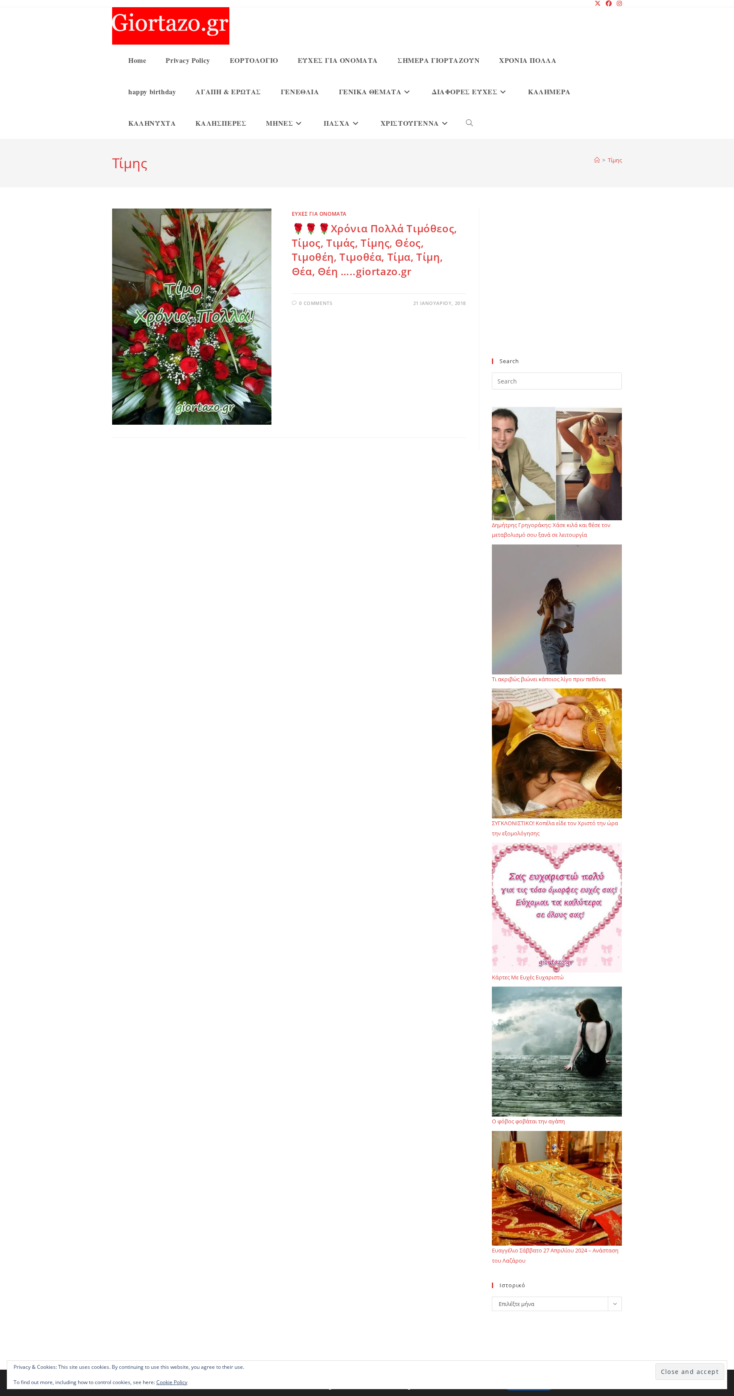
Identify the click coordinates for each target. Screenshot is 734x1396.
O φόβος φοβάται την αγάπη (528, 1121)
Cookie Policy (171, 1382)
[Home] (597, 160)
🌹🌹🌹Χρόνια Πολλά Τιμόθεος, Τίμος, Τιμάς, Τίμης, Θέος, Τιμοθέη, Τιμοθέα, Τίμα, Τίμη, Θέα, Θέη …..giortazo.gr (374, 249)
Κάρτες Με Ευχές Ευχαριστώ (528, 977)
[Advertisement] (557, 288)
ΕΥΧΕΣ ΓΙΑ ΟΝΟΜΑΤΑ (319, 213)
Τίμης (615, 160)
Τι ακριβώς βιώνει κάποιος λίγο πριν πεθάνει (549, 679)
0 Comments (315, 303)
